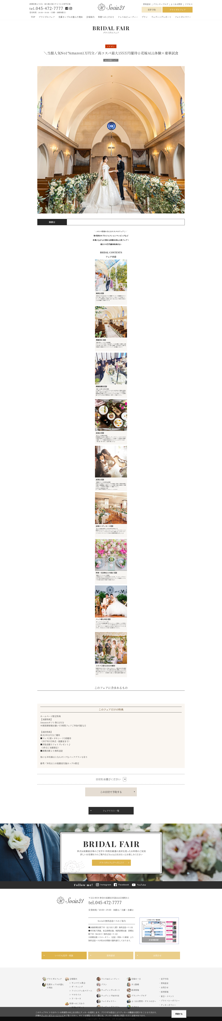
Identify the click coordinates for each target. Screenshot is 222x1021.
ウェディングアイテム (110, 1006)
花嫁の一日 (136, 979)
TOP (33, 16)
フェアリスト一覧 (111, 810)
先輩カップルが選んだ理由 (70, 16)
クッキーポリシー (168, 1005)
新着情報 (135, 990)
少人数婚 (135, 984)
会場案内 (90, 16)
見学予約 (152, 9)
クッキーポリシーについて (52, 1015)
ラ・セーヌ (76, 998)
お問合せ (157, 955)
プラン (145, 16)
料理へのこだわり (106, 16)
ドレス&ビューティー (110, 979)
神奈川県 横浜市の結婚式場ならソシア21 (111, 7)
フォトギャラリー (183, 16)
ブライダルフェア (177, 9)
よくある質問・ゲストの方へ (143, 1001)
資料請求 (147, 4)
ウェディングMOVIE (110, 995)
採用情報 (164, 992)
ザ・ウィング (77, 986)
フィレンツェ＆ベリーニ (82, 990)
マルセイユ (76, 994)
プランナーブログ (161, 4)
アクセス (189, 4)
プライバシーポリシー (170, 1000)
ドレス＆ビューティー (128, 16)
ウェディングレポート (161, 16)
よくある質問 (176, 4)
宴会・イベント (167, 996)
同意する (179, 1014)
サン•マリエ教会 (78, 983)
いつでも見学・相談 (64, 955)
